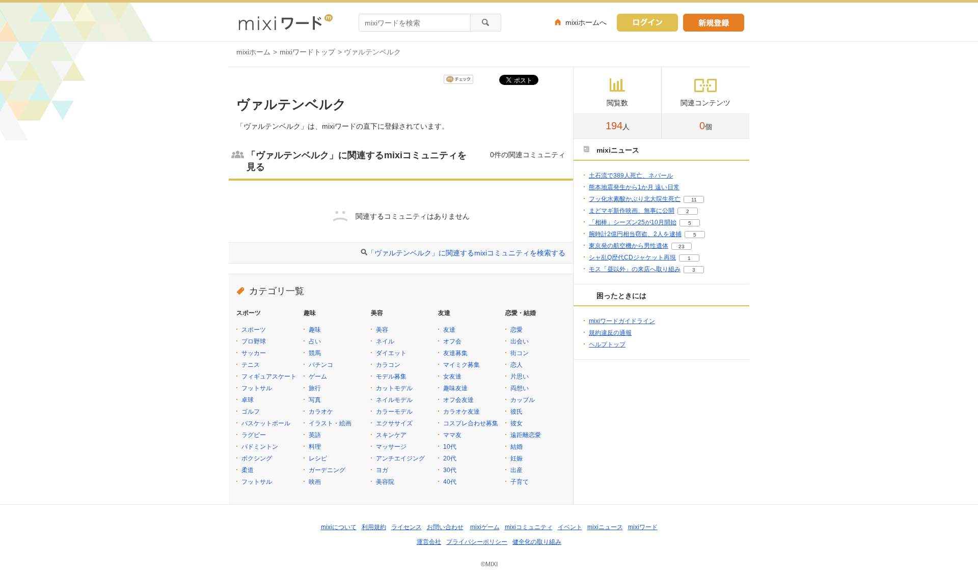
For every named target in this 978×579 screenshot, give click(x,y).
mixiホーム (253, 52)
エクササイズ (394, 423)
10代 (449, 446)
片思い (519, 376)
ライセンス (406, 527)
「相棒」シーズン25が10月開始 (632, 222)
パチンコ (321, 364)
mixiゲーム (485, 527)
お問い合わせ (445, 527)
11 (694, 199)
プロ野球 (253, 341)
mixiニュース (605, 527)
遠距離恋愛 (525, 435)
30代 (449, 470)
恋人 (516, 364)
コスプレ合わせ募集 (470, 423)
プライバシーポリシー (476, 541)
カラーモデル (394, 411)
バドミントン (259, 446)
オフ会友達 (458, 399)
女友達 (452, 376)
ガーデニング (327, 470)
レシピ (318, 458)
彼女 (516, 423)
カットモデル (394, 388)
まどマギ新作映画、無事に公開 (631, 210)
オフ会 (452, 341)
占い (315, 341)
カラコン (388, 364)
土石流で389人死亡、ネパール (631, 175)
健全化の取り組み (536, 541)
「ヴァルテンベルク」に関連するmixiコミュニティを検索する (466, 253)
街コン (519, 353)
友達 (449, 329)
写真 (315, 399)
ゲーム (318, 376)
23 (681, 246)
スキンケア (391, 435)
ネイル (385, 341)
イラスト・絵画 (330, 423)
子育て (519, 481)
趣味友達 (455, 388)
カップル (522, 399)
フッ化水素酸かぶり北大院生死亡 (635, 198)
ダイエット (391, 353)
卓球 (247, 399)
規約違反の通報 (610, 332)
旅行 (315, 388)
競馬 (315, 353)
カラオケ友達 (461, 411)
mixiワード (643, 527)
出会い (519, 341)
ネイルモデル (394, 399)
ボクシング (256, 458)
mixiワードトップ (307, 52)
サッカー (253, 353)
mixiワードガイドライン (622, 321)
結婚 (516, 446)
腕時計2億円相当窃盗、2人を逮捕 (635, 234)
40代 (449, 481)
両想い (519, 388)
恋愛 (516, 329)
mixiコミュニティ (529, 527)
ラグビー (253, 435)
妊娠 (516, 458)
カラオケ (321, 411)
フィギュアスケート (268, 376)
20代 (449, 458)
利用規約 (374, 527)
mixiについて (339, 527)
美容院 (385, 481)
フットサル (256, 388)
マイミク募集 (461, 364)
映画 (315, 481)
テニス (250, 364)
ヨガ (382, 470)
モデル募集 (391, 376)
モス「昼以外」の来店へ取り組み (635, 269)
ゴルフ (250, 411)
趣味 (315, 329)
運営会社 (429, 541)
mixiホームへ (586, 22)
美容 (382, 329)
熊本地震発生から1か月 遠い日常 (634, 187)
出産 (516, 470)
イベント (570, 527)
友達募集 (455, 353)
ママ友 (452, 435)
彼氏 (516, 411)
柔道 (247, 470)
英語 (315, 435)
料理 (315, 446)
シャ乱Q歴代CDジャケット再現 (632, 257)
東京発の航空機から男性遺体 (628, 245)
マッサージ (391, 446)
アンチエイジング (400, 458)
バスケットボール (265, 423)
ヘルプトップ (607, 344)
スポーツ (253, 329)
